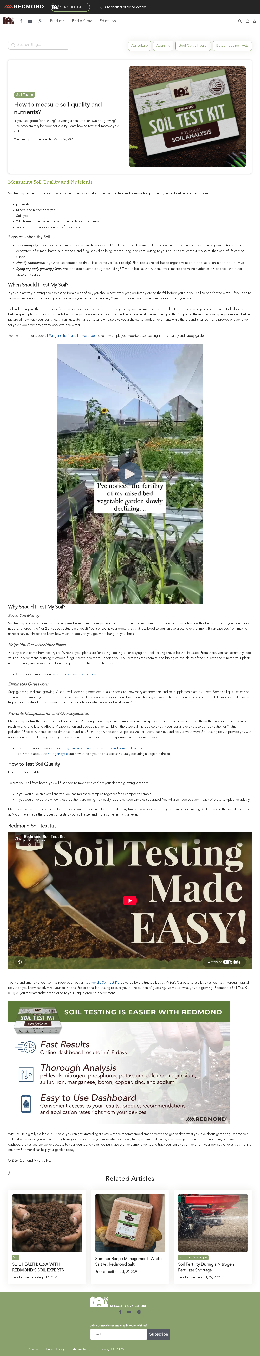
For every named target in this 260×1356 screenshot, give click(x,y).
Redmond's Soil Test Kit (101, 982)
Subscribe (158, 1334)
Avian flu (163, 45)
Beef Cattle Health (193, 45)
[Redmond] (24, 7)
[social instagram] (40, 21)
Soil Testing (24, 94)
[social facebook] (21, 21)
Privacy (33, 1348)
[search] (240, 21)
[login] (254, 21)
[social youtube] (30, 21)
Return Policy (55, 1348)
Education (108, 21)
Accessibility (81, 1348)
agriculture (139, 45)
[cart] (247, 21)
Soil (15, 1257)
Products (57, 21)
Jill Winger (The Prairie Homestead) (70, 336)
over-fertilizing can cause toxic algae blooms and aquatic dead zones (98, 748)
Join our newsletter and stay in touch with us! (118, 1325)
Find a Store (82, 21)
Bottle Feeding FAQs (232, 45)
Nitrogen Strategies (193, 1257)
